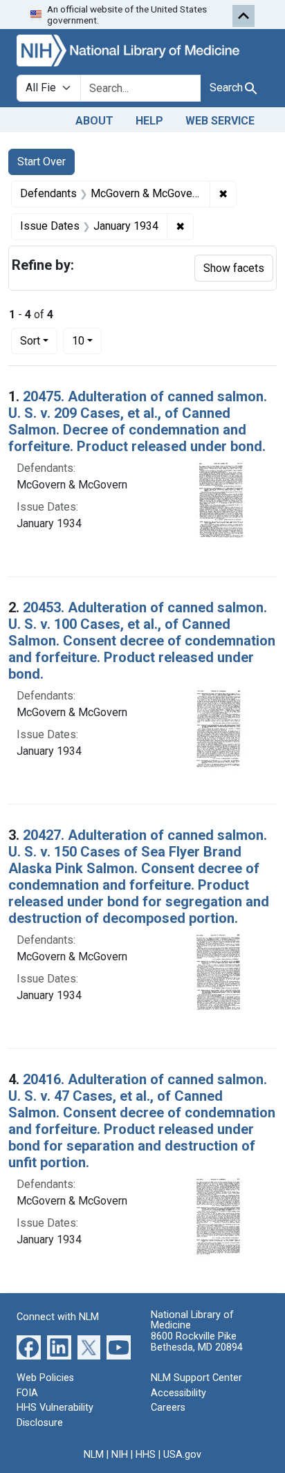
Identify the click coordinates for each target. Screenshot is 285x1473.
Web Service (220, 120)
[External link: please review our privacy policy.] (29, 1346)
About (94, 120)
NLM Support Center (196, 1378)
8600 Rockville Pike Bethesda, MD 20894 (197, 1341)
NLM (94, 1455)
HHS (146, 1455)
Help (149, 120)
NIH (119, 1455)
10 (87, 340)
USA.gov (182, 1455)
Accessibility (178, 1393)
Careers (168, 1407)
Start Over (41, 161)
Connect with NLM (58, 1317)
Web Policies (45, 1378)
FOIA (27, 1393)
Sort (30, 340)
